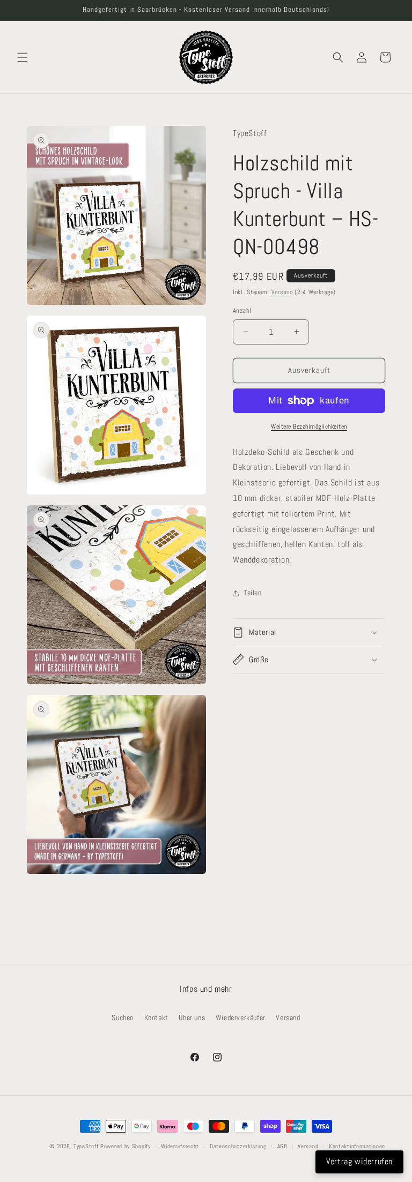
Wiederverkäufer (241, 1017)
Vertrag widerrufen (359, 1161)
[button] (22, 57)
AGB (282, 1146)
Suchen (123, 1017)
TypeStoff (85, 1146)
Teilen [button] (253, 592)
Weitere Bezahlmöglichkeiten (309, 426)
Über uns (192, 1017)
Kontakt (156, 1017)
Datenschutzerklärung (238, 1146)
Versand (282, 292)
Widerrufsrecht (180, 1146)
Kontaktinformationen (357, 1146)
